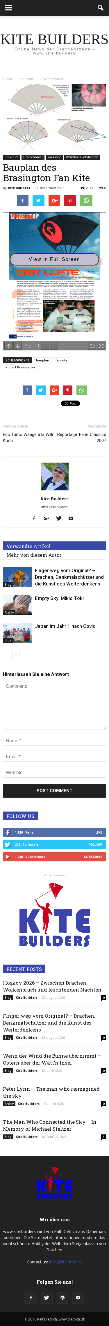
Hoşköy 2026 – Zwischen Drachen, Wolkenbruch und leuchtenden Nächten (52, 986)
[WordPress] (62, 1298)
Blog (8, 585)
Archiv (9, 612)
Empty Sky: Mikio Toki (59, 598)
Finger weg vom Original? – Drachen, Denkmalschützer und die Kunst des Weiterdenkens (69, 577)
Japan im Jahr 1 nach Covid (65, 626)
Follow (95, 844)
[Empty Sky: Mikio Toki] (17, 605)
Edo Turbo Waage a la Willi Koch (28, 437)
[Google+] (48, 519)
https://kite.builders (54, 507)
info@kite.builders (65, 1262)
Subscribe (93, 856)
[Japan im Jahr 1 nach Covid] (17, 633)
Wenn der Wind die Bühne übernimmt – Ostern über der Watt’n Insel (52, 1059)
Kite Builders (19, 187)
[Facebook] (36, 519)
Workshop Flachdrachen (82, 157)
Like (98, 832)
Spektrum (11, 157)
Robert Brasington (20, 367)
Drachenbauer (33, 157)
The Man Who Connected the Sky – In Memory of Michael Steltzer (50, 1125)
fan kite (61, 360)
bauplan (42, 360)
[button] (101, 8)
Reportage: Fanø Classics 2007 (81, 437)
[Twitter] (61, 519)
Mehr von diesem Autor (33, 555)
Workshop (54, 157)
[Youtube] (73, 519)
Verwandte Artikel (28, 546)
